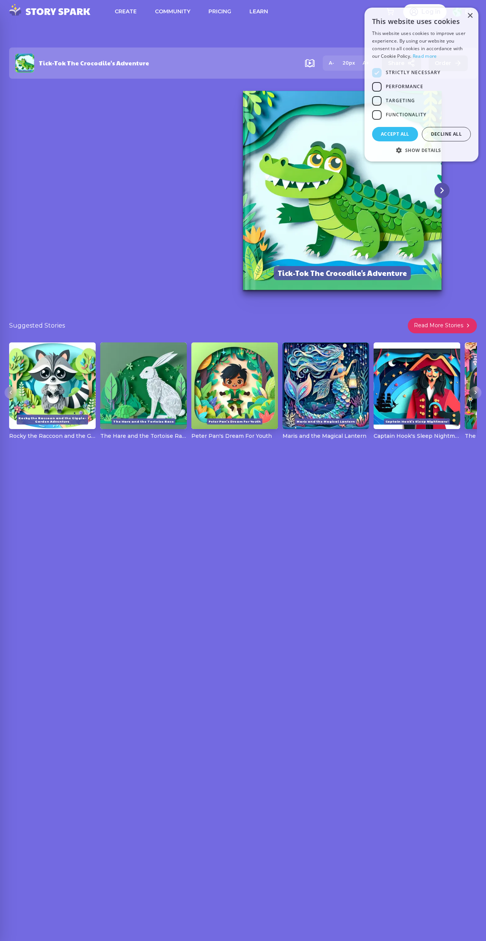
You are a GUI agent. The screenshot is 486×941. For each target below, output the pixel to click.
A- (331, 63)
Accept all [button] (395, 134)
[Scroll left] (11, 393)
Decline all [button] (446, 134)
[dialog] (421, 85)
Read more (425, 56)
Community (172, 11)
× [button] (470, 16)
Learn (258, 11)
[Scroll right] (475, 393)
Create (126, 11)
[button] (421, 150)
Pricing (219, 11)
